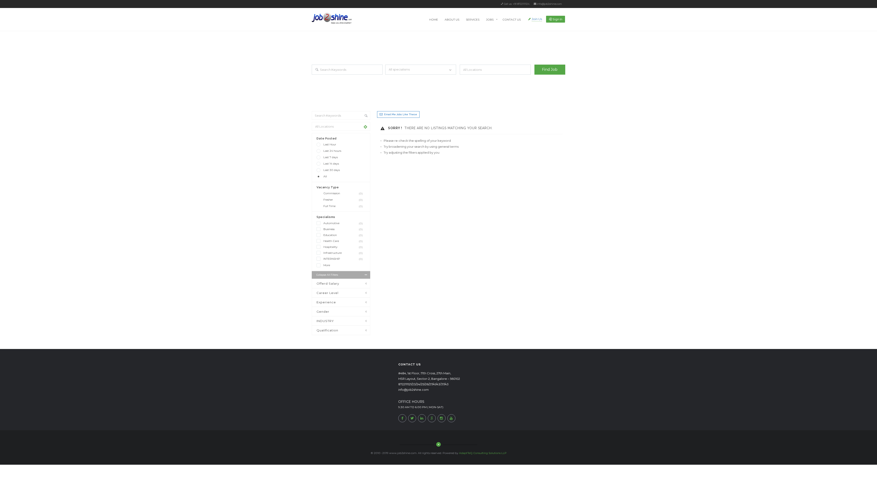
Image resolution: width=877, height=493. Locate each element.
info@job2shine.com (549, 3)
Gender (323, 311)
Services (472, 19)
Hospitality (343, 247)
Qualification (327, 330)
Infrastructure (343, 253)
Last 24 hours (332, 150)
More (326, 265)
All (325, 176)
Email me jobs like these (400, 114)
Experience (326, 302)
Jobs (490, 19)
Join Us (537, 19)
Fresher (343, 200)
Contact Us (511, 19)
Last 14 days (331, 163)
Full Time (343, 206)
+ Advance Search (545, 78)
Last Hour (329, 144)
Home (433, 19)
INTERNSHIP (343, 259)
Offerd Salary (328, 283)
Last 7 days (330, 157)
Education (343, 235)
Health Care (343, 241)
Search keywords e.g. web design (332, 78)
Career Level (327, 293)
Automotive (343, 223)
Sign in (557, 19)
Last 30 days (331, 170)
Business (343, 229)
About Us (452, 19)
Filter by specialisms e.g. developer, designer (411, 78)
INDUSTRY (325, 321)
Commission (343, 193)
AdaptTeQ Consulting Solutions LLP (483, 453)
